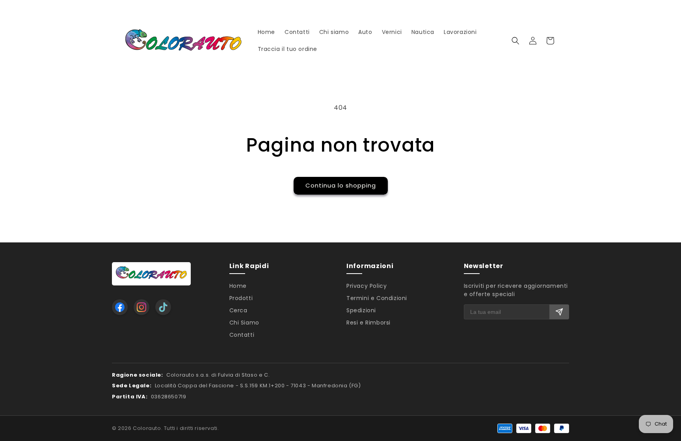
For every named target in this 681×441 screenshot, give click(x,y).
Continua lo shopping (340, 185)
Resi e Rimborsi (368, 323)
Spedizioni (361, 310)
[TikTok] (163, 307)
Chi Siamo (244, 323)
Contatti (242, 335)
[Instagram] (141, 307)
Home (238, 286)
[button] (515, 40)
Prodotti (241, 298)
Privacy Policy (366, 286)
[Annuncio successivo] (554, 7)
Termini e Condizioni (376, 298)
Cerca (238, 310)
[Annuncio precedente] (126, 7)
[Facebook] (120, 307)
